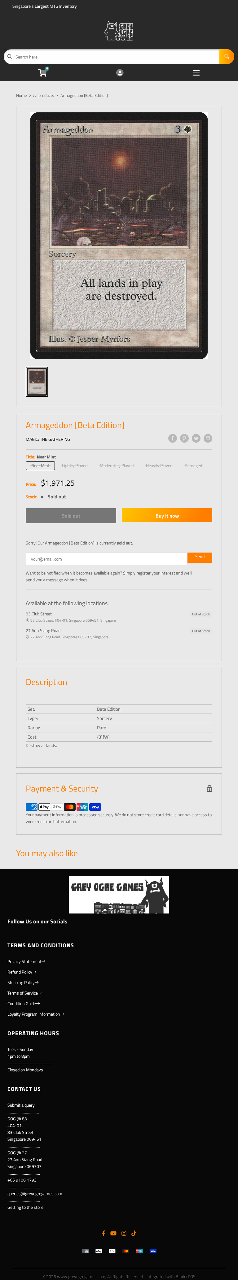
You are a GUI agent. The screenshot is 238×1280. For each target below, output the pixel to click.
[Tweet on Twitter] (196, 438)
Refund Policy (19, 972)
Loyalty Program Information (33, 1014)
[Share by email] (208, 438)
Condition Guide (21, 1003)
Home (21, 95)
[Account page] (119, 73)
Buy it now (167, 515)
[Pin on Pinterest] (184, 438)
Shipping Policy (21, 982)
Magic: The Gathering (48, 439)
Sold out (71, 515)
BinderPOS (186, 1276)
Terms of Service (22, 993)
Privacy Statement (24, 961)
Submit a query (21, 1105)
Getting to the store (25, 1207)
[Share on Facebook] (172, 438)
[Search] (226, 56)
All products (43, 95)
